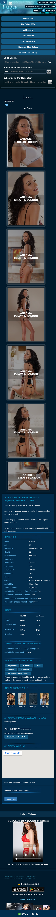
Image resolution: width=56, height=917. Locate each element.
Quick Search (10, 57)
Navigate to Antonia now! (16, 790)
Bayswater (12, 665)
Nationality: (8, 548)
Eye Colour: (9, 566)
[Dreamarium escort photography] (19, 909)
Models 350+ (28, 18)
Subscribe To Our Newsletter (18, 77)
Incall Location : (10, 587)
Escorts (11, 669)
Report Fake (11, 799)
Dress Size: (8, 559)
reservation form (16, 736)
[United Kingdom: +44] (6, 71)
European (25, 669)
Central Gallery (28, 41)
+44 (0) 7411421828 (46, 6)
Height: (7, 552)
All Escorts (28, 30)
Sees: (6, 577)
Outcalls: (7, 580)
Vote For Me (9, 101)
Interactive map (29, 782)
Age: (6, 545)
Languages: (9, 569)
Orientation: (8, 573)
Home (22, 899)
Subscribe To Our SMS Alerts (18, 67)
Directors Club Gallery (28, 47)
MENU (3, 2)
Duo (38, 665)
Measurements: (10, 555)
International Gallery (28, 52)
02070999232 (25, 729)
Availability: (8, 584)
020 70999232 (48, 2)
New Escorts (28, 35)
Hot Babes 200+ (28, 24)
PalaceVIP (50, 10)
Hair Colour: (9, 562)
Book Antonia (29, 913)
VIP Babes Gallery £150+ (18, 673)
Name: (7, 541)
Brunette (26, 665)
